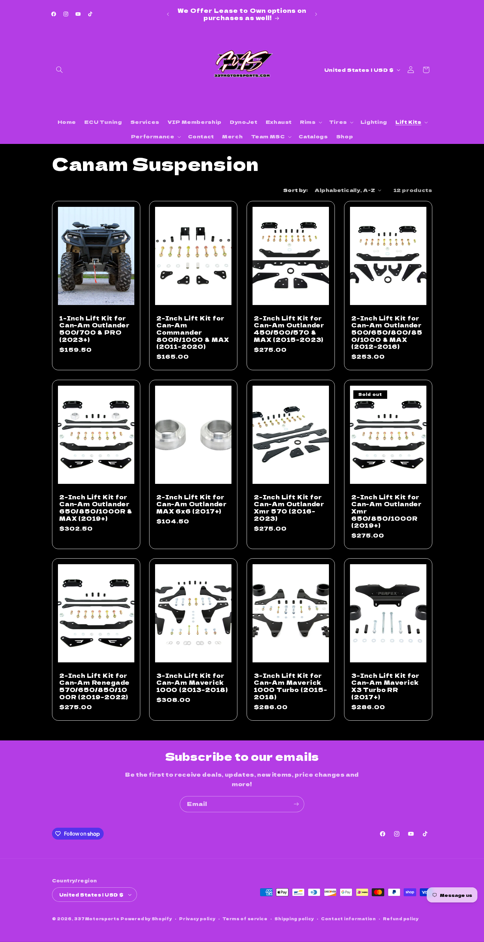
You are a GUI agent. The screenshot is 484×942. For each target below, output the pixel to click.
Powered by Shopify (146, 918)
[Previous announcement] (168, 14)
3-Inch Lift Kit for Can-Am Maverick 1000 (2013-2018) (192, 682)
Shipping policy (294, 918)
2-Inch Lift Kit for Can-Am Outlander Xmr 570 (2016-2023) (289, 507)
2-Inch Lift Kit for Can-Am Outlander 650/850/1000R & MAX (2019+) (95, 507)
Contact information (348, 918)
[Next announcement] (316, 14)
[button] (59, 69)
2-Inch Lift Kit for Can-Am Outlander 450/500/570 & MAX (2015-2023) (289, 329)
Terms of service (245, 918)
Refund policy (401, 918)
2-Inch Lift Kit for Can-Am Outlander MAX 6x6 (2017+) (191, 503)
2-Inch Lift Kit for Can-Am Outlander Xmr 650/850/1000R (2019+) (386, 511)
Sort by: (295, 189)
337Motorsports (96, 918)
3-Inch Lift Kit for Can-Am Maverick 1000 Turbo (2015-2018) (290, 686)
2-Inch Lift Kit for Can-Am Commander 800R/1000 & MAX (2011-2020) (192, 332)
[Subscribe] (296, 804)
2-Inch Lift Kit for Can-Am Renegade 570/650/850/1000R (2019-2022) (94, 686)
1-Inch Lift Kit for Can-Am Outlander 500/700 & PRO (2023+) (94, 329)
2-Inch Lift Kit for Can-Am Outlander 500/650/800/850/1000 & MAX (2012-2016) (386, 332)
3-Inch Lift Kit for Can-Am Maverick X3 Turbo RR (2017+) (385, 686)
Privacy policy (197, 918)
